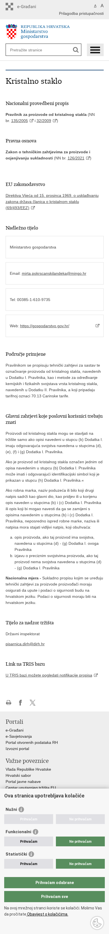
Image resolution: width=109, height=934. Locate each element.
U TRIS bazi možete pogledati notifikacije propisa (49, 675)
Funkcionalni (18, 831)
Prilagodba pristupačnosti (81, 13)
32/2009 (44, 120)
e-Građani (14, 730)
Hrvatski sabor (18, 775)
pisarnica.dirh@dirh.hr (25, 644)
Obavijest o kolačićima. (47, 914)
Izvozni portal (17, 748)
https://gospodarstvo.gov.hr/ (44, 326)
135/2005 (19, 120)
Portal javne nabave (23, 781)
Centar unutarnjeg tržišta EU (31, 787)
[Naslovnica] (55, 31)
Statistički (16, 854)
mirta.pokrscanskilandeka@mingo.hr (54, 273)
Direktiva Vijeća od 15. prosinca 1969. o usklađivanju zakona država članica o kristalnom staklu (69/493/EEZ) (52, 201)
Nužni (11, 809)
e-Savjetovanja (19, 736)
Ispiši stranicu (8, 703)
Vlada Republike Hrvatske (28, 769)
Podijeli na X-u (32, 703)
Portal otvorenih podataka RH (32, 742)
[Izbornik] (95, 50)
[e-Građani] (29, 6)
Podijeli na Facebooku (20, 703)
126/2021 (76, 158)
